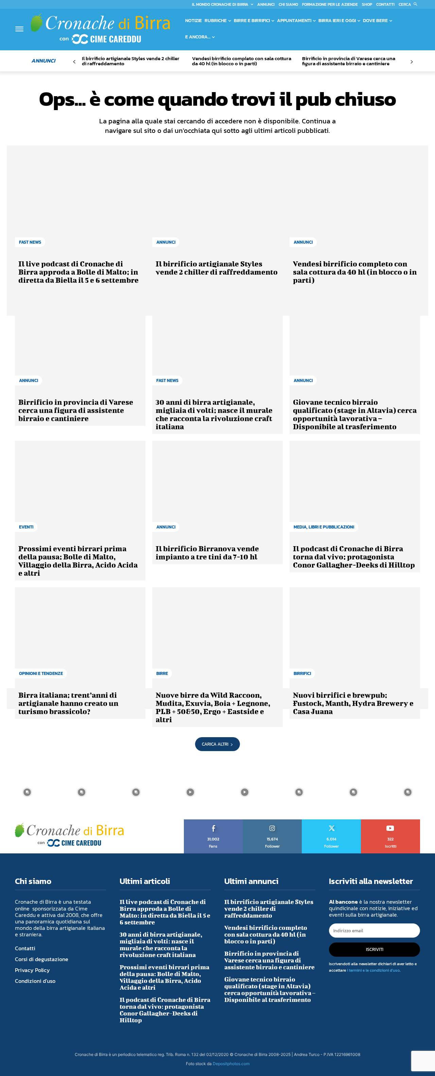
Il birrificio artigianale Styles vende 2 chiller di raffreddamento (130, 60)
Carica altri (215, 744)
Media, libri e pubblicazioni (324, 527)
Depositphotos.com (231, 1063)
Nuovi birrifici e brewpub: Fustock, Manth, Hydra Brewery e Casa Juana (353, 703)
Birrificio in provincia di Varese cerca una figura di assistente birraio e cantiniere (348, 60)
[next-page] (411, 62)
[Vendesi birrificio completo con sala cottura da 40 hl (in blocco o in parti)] (355, 205)
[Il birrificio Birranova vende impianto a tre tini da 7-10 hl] (217, 490)
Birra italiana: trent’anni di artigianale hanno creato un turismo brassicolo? (68, 703)
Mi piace (214, 822)
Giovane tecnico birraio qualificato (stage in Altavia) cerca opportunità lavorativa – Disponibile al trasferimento (355, 414)
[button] (409, 4)
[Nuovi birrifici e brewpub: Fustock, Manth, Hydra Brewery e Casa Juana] (355, 636)
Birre (162, 673)
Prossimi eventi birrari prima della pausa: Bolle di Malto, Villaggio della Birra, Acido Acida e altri (78, 560)
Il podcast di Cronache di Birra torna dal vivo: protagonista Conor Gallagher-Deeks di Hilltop (354, 556)
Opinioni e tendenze (41, 673)
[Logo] (100, 28)
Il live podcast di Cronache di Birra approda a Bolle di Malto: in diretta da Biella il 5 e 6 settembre (78, 271)
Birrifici (302, 673)
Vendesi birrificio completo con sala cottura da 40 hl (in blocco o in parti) (241, 60)
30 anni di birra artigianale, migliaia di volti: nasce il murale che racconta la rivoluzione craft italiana (214, 414)
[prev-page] (74, 62)
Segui (272, 822)
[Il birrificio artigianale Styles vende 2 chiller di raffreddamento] (217, 205)
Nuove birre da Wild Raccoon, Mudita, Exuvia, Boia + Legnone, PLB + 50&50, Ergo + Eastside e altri (213, 707)
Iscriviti (390, 822)
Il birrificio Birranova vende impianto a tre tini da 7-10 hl (207, 552)
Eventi (26, 527)
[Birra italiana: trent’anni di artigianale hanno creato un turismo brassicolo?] (80, 636)
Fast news (30, 242)
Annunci (165, 242)
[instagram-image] (27, 792)
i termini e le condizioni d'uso (373, 970)
